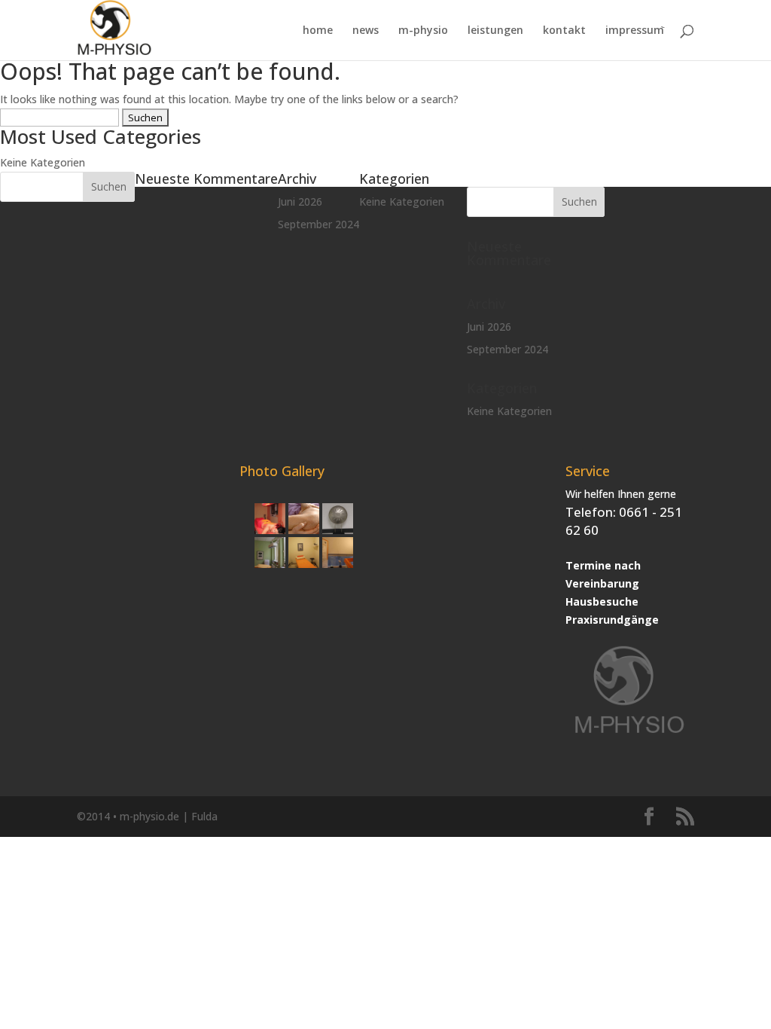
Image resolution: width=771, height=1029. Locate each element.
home (318, 31)
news (365, 31)
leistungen (495, 31)
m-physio (423, 31)
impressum (634, 31)
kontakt (564, 31)
